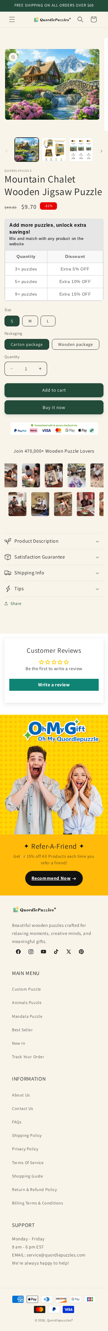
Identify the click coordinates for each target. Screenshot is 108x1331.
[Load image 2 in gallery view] (54, 150)
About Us (21, 1095)
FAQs (16, 1122)
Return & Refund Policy (34, 1189)
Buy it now (54, 407)
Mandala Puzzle (27, 1016)
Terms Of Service (28, 1162)
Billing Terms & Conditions (37, 1203)
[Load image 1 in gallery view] (27, 150)
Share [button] (16, 603)
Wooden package (75, 344)
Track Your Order (28, 1056)
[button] (12, 19)
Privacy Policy (25, 1148)
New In (19, 1043)
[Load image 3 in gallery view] (81, 150)
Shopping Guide (27, 1176)
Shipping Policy (27, 1135)
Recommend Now (51, 878)
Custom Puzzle (26, 989)
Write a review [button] (54, 685)
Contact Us (22, 1108)
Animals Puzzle (26, 1002)
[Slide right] (101, 151)
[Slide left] (6, 151)
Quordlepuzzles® (60, 1320)
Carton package (27, 344)
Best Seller (22, 1029)
